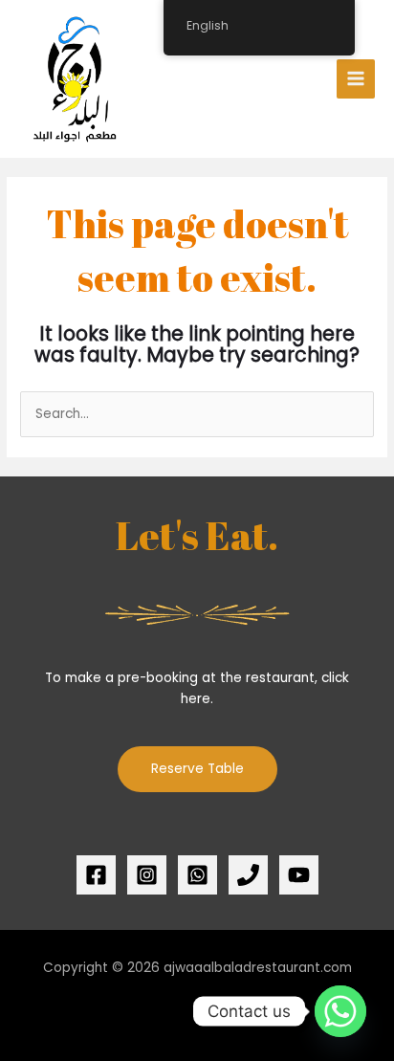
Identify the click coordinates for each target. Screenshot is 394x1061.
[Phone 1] (248, 875)
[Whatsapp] (340, 1011)
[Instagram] (146, 875)
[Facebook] (96, 875)
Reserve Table (197, 769)
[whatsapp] (197, 875)
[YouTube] (298, 875)
